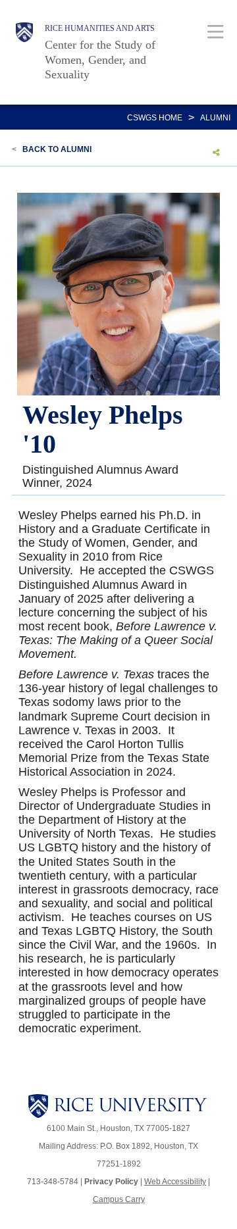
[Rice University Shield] (24, 52)
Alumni (215, 117)
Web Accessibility (175, 1181)
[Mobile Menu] (215, 31)
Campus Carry (119, 1199)
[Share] (216, 152)
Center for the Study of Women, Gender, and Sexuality (100, 59)
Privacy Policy (111, 1181)
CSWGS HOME (154, 117)
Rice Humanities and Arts (100, 28)
